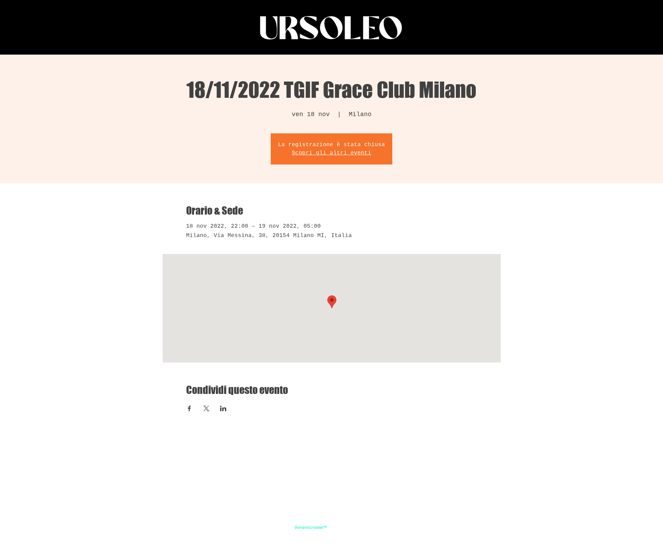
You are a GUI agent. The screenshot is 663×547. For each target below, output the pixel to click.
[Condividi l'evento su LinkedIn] (223, 408)
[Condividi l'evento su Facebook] (189, 408)
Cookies (332, 533)
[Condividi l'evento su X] (206, 408)
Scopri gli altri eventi (331, 153)
